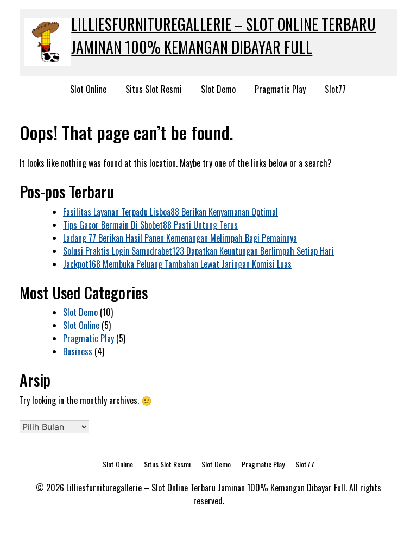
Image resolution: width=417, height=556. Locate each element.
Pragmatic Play (280, 89)
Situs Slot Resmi (153, 89)
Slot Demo (218, 89)
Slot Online (88, 89)
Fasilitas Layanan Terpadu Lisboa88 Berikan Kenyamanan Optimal (170, 211)
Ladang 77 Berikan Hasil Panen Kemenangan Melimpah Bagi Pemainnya (180, 237)
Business (77, 351)
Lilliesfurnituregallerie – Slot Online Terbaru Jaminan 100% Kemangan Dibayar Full (223, 35)
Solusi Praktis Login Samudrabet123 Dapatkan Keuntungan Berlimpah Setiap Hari (198, 250)
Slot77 (335, 89)
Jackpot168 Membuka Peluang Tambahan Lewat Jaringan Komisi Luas (177, 263)
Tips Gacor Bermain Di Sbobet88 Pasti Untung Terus (150, 224)
